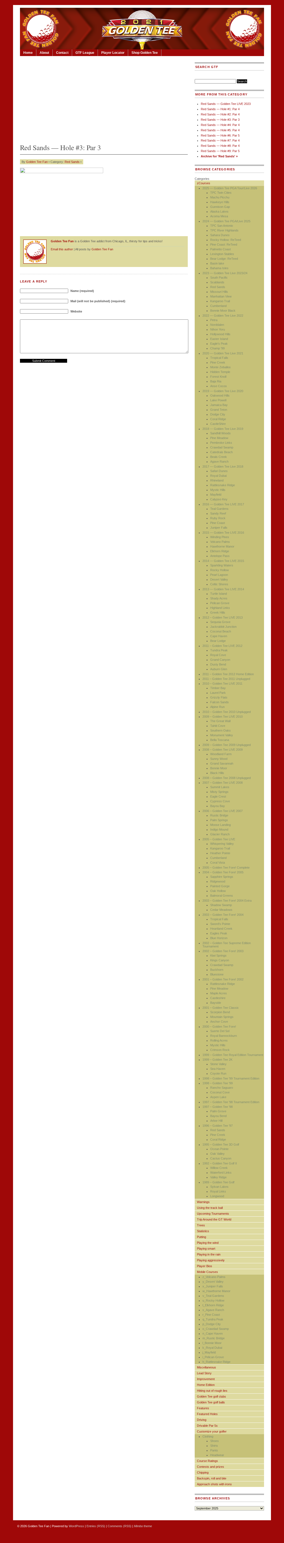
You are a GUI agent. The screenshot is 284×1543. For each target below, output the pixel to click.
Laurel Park (218, 692)
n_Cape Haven (212, 1333)
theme (143, 1526)
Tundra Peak (219, 650)
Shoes (214, 1441)
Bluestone (217, 974)
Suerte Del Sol (219, 1031)
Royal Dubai (218, 475)
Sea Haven (217, 1068)
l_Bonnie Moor (212, 1343)
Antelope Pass (220, 556)
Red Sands (72, 161)
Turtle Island (218, 593)
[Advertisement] (104, 98)
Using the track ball (210, 1207)
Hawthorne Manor (222, 546)
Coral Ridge (218, 419)
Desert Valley (219, 579)
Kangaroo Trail (220, 301)
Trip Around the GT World (214, 1219)
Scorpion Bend (220, 1012)
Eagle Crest (218, 796)
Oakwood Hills (220, 395)
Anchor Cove (219, 1021)
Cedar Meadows (221, 909)
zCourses (203, 183)
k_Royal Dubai (212, 1347)
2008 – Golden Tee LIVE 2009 (222, 749)
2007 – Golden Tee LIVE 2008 (222, 782)
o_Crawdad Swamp (215, 1328)
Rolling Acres (219, 1040)
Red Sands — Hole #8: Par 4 (220, 145)
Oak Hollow (218, 890)
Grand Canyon (220, 659)
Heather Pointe (220, 853)
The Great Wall (220, 721)
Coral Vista (217, 862)
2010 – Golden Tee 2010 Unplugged (226, 711)
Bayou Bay (217, 806)
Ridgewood (217, 881)
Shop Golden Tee (144, 53)
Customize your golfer (212, 1431)
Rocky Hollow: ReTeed (225, 239)
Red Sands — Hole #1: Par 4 (220, 109)
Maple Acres (218, 993)
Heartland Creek (221, 928)
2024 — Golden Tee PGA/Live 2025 (226, 221)
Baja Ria (215, 381)
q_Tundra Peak (212, 1319)
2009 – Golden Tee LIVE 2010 (222, 716)
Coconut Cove (220, 1092)
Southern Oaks (220, 730)
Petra (213, 320)
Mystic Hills (217, 489)
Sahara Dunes (220, 235)
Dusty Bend (218, 664)
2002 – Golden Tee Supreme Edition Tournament (226, 944)
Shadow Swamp (221, 905)
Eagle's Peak (219, 343)
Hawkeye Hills (219, 202)
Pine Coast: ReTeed (223, 244)
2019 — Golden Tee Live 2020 (222, 391)
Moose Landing (220, 824)
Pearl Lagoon (219, 574)
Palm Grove (218, 1111)
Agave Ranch (219, 461)
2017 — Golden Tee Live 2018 (222, 466)
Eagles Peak (218, 933)
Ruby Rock (217, 518)
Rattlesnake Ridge (222, 485)
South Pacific (219, 277)
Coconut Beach (220, 631)
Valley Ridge (218, 1177)
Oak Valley (217, 1153)
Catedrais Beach (221, 452)
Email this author (62, 249)
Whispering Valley (222, 843)
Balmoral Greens (221, 895)
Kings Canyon (219, 960)
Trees (201, 1225)
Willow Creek (219, 1167)
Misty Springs (219, 791)
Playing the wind (208, 1242)
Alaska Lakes (219, 211)
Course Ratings (207, 1461)
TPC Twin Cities (221, 192)
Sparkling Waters (221, 565)
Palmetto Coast (220, 249)
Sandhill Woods (220, 433)
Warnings (203, 1202)
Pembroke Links (221, 442)
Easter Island (219, 339)
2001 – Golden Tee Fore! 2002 (223, 979)
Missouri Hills (219, 291)
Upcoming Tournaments (213, 1213)
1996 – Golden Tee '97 (217, 1125)
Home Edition (206, 1384)
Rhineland (217, 480)
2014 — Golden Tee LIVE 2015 (223, 561)
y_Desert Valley (213, 1281)
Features (203, 1408)
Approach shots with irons (214, 1484)
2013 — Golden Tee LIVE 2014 (223, 589)
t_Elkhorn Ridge (213, 1305)
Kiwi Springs (218, 955)
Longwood (217, 1196)
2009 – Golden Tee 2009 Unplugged (226, 745)
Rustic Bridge (219, 815)
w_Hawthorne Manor (216, 1291)
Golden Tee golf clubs (211, 1396)
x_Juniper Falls (212, 1286)
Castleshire (217, 998)
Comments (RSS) (119, 1526)
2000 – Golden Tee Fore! (219, 1026)
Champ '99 (217, 348)
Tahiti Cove (217, 725)
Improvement (206, 1379)
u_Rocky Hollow (213, 1300)
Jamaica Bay (219, 405)
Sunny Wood (218, 758)
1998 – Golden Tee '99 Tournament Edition (230, 1078)
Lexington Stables (222, 254)
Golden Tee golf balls (211, 1402)
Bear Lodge (218, 640)
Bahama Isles (219, 268)
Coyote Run (218, 1073)
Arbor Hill (216, 1120)
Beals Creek (218, 456)
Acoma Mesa (219, 216)
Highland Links (220, 607)
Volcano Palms (220, 541)
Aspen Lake (218, 1097)
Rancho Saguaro (221, 1087)
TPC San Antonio (221, 225)
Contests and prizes (210, 1466)
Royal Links (218, 1191)
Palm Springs (219, 820)
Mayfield (215, 494)
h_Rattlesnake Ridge (216, 1361)
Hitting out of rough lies (212, 1390)
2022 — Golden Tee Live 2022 (222, 315)
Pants (214, 1450)
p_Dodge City (211, 1324)
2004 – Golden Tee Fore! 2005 (223, 872)
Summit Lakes (219, 787)
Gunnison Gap (220, 206)
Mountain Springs (222, 1016)
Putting (201, 1237)
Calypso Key (218, 499)
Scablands (217, 282)
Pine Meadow (219, 438)
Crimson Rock (220, 1050)
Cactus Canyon (220, 1158)
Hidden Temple (220, 372)
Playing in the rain (208, 1254)
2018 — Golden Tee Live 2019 (222, 428)
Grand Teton (218, 409)
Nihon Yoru (217, 329)
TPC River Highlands (224, 230)
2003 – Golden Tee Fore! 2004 (223, 914)
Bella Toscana (219, 740)
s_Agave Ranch (213, 1310)
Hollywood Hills (220, 334)
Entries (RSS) (96, 1526)
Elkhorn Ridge (219, 551)
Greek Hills (217, 612)
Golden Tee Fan (37, 161)
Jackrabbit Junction (223, 626)
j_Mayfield (209, 1352)
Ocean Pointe (219, 1149)
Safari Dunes (219, 471)
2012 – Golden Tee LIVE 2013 (222, 617)
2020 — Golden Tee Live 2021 (222, 353)
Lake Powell (218, 400)
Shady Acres (218, 598)
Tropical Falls (219, 357)
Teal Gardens (219, 508)
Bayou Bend (218, 1116)
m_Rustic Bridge (213, 1338)
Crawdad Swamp (221, 447)
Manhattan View (221, 296)
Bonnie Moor (218, 768)
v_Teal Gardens (213, 1295)
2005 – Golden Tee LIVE (218, 839)
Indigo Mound (219, 829)
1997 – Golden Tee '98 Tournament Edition (230, 1102)
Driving (201, 1419)
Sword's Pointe (220, 924)
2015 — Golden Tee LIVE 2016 (223, 532)
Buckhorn (216, 969)
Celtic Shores (219, 584)
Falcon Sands (219, 702)
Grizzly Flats (218, 697)
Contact (62, 53)
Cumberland (218, 305)
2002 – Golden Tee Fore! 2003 (223, 951)
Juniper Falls (218, 527)
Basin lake (217, 263)
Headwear (217, 1455)
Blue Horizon (218, 938)
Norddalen (217, 324)
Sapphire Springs (221, 876)
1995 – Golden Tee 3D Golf (220, 1144)
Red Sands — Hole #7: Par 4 (220, 140)
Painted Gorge (220, 886)
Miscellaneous (206, 1367)
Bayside (215, 1002)
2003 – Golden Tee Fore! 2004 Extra (227, 900)
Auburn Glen (218, 669)
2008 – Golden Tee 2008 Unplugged (226, 778)
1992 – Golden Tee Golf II (219, 1163)
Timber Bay (218, 688)
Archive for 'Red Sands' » (219, 156)
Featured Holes (207, 1414)
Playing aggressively (211, 1260)
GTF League (84, 53)
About (44, 53)
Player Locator (113, 53)
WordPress (76, 1526)
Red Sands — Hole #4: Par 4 (220, 125)
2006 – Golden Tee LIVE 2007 (222, 811)
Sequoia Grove (220, 622)
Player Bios (204, 1266)
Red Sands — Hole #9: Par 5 (220, 151)
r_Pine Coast (211, 1314)
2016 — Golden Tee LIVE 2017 (223, 504)
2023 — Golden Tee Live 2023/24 (224, 273)
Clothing (207, 1436)
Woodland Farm (221, 754)
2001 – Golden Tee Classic (220, 1007)
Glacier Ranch (220, 834)
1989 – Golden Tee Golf (218, 1182)
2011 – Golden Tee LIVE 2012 (222, 645)
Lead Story (204, 1373)
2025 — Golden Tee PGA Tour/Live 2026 (229, 188)
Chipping (203, 1472)
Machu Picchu (219, 197)
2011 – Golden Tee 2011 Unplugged (226, 678)
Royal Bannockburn (223, 1035)
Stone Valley (218, 1064)
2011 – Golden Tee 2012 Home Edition (228, 674)
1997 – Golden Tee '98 (217, 1106)
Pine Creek (217, 362)
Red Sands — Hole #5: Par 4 (220, 130)
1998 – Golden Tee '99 (217, 1083)
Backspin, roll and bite (211, 1478)
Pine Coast (217, 523)
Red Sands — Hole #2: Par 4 (220, 114)
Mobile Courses (207, 1272)
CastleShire (218, 423)
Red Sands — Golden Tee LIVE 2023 (226, 103)
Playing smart (206, 1248)
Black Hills (217, 773)
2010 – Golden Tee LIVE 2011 (222, 683)
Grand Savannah (221, 763)
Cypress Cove (220, 801)
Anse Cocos (218, 386)
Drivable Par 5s (207, 1425)
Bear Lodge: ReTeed (224, 258)
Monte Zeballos (220, 367)
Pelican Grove (219, 603)
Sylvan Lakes (219, 1186)
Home (28, 53)
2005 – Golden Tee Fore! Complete (226, 867)
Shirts (214, 1445)
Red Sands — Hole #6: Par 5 (220, 135)
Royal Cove (218, 655)
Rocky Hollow (219, 570)
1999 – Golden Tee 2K (217, 1059)
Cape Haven (218, 636)
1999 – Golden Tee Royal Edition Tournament (232, 1055)
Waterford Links (221, 1172)
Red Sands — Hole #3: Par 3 (220, 119)
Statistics (203, 1231)
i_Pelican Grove (213, 1357)
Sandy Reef (218, 513)
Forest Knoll (218, 376)
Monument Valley (221, 735)
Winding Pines (219, 537)
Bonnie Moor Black (222, 310)
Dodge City (217, 414)
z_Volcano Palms (213, 1277)
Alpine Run (217, 707)
